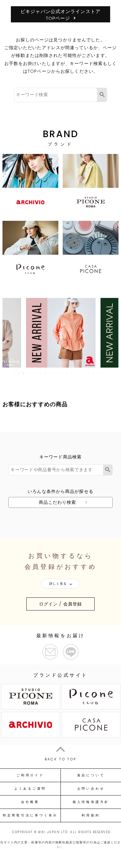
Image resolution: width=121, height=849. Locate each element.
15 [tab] (76, 373)
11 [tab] (58, 373)
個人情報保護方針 (91, 802)
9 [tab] (50, 373)
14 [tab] (71, 373)
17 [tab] (84, 373)
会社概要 (30, 802)
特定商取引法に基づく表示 (30, 815)
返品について (91, 775)
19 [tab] (93, 373)
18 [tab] (89, 373)
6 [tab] (36, 373)
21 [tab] (102, 373)
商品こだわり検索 (57, 502)
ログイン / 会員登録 (60, 604)
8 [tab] (45, 373)
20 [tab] (97, 373)
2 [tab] (19, 373)
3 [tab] (23, 373)
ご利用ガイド (30, 775)
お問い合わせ (91, 788)
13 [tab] (67, 373)
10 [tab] (54, 373)
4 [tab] (28, 373)
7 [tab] (41, 373)
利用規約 (91, 815)
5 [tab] (32, 373)
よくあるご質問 (30, 788)
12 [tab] (63, 373)
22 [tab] (106, 373)
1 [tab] (15, 373)
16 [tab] (80, 373)
